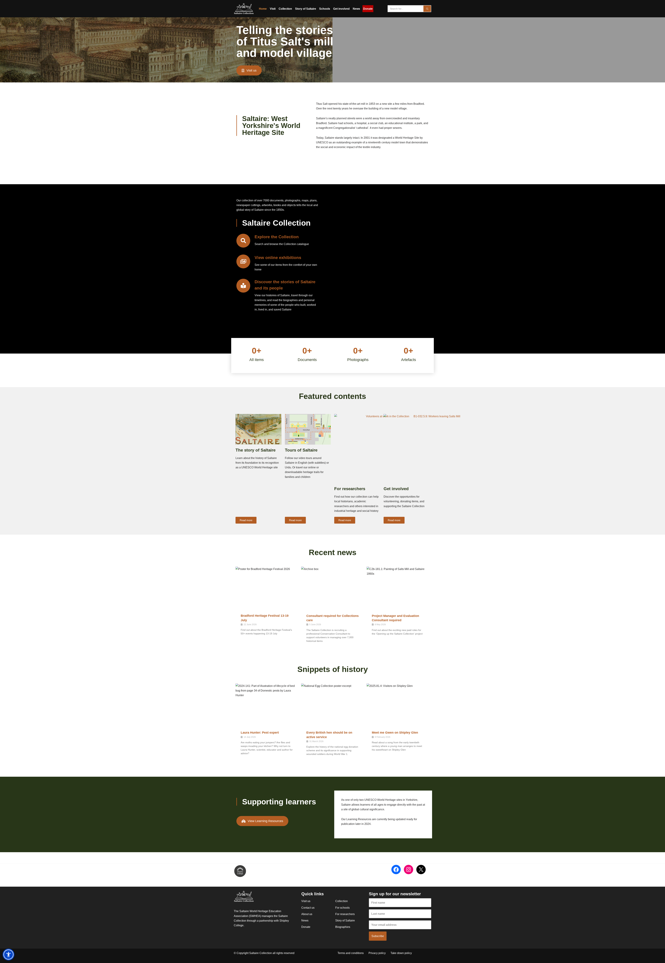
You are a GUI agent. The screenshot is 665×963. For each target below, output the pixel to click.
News (356, 8)
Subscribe (377, 936)
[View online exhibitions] (243, 261)
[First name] (400, 902)
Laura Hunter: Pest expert (260, 732)
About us (306, 914)
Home (263, 8)
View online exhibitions (278, 257)
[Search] (427, 8)
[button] (8, 954)
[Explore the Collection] (243, 241)
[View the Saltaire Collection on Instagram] (408, 869)
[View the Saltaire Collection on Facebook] (396, 869)
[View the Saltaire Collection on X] (421, 869)
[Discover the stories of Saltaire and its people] (243, 286)
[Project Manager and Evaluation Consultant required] (398, 588)
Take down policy (401, 953)
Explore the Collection (277, 236)
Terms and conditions (351, 953)
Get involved (341, 8)
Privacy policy (377, 953)
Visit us (305, 901)
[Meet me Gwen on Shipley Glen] (398, 704)
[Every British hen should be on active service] (332, 704)
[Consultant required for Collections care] (332, 588)
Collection (285, 8)
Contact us (307, 907)
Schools (324, 8)
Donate (368, 8)
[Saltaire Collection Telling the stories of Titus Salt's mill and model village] (244, 8)
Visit (273, 8)
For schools (342, 907)
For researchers (345, 914)
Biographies (342, 926)
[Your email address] (400, 924)
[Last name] (400, 913)
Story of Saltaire (305, 8)
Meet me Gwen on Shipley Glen (395, 732)
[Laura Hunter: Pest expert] (267, 704)
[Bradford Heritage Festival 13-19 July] (267, 588)
